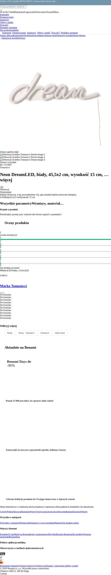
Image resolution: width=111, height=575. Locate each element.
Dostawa (24, 523)
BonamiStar (14, 537)
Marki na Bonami (22, 534)
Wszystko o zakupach (10, 523)
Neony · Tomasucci (26, 333)
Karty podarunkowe (39, 534)
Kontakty (4, 534)
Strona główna (6, 35)
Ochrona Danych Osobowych (32, 566)
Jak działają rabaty (70, 523)
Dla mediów (77, 534)
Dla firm (52, 534)
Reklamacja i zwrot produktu (41, 523)
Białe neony (60, 333)
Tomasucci (44, 333)
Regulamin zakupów (9, 566)
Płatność (58, 523)
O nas (11, 534)
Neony (82, 35)
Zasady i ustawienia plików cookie (62, 566)
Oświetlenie (27, 35)
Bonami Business (64, 534)
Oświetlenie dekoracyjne (44, 35)
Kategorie (17, 35)
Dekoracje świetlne (64, 35)
